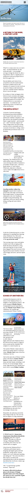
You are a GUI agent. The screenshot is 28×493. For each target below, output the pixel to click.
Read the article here (8, 462)
